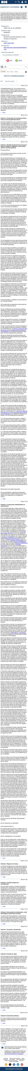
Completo (3, 71)
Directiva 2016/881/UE (19, 541)
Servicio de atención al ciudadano (14, 1053)
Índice (11, 71)
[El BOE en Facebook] (14, 1065)
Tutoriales (21, 1060)
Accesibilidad (12, 1059)
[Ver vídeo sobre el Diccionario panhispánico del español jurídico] (2, 66)
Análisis (16, 71)
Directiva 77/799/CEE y (8, 537)
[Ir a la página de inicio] (4, 3)
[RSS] (6, 1065)
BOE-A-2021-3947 (9, 43)
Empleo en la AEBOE (14, 1061)
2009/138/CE (14, 632)
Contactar (6, 1058)
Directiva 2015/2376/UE (17, 540)
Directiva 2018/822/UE (21, 543)
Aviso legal (5, 1059)
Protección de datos (20, 1059)
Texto (8, 71)
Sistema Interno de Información (11, 1060)
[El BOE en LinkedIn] (18, 1065)
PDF (11, 60)
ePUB (20, 60)
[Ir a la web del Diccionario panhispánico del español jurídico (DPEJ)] (5, 66)
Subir (3, 112)
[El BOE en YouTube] (22, 1065)
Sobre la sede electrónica (14, 1058)
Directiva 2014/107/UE (12, 538)
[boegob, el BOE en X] (10, 1065)
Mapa (23, 1058)
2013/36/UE (22, 632)
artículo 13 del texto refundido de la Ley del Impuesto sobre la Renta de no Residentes (14, 330)
